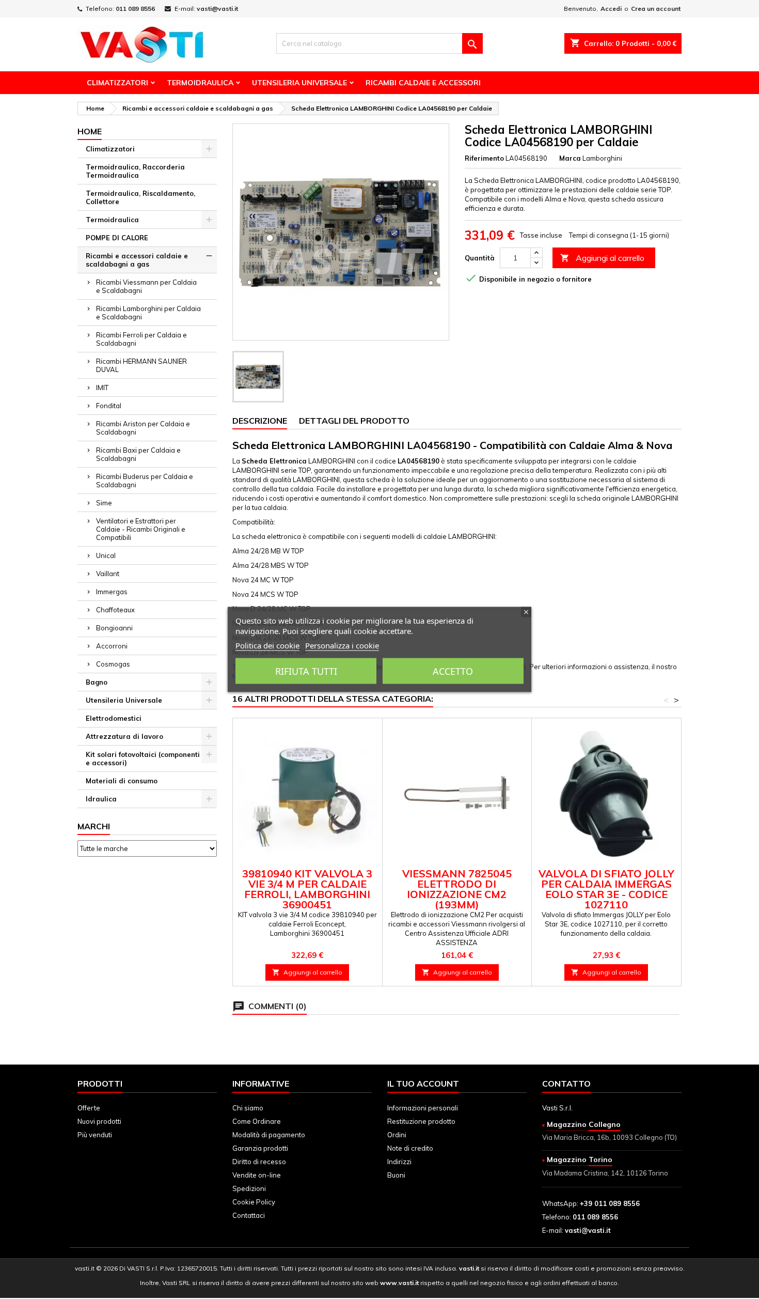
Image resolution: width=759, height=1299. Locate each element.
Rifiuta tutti (306, 671)
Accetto (453, 671)
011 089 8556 (135, 8)
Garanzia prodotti (260, 1148)
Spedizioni (249, 1188)
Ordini (396, 1135)
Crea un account (656, 8)
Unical (106, 555)
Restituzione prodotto (421, 1121)
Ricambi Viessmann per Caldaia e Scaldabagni (146, 286)
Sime (104, 503)
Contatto (566, 1083)
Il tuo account (423, 1083)
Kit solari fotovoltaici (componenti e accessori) (143, 758)
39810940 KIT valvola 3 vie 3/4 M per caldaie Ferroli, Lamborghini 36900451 (307, 889)
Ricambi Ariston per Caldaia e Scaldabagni (143, 428)
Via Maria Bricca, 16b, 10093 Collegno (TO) (609, 1137)
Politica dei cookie (267, 645)
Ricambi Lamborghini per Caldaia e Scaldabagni (148, 312)
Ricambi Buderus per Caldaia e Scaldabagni (144, 480)
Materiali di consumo (121, 781)
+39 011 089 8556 (610, 1203)
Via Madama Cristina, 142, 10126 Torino (605, 1173)
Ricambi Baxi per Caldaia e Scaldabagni (138, 454)
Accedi (611, 8)
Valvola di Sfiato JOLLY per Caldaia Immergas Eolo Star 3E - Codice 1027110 (606, 889)
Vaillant (107, 573)
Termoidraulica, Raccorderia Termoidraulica (135, 171)
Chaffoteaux (115, 610)
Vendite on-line (256, 1175)
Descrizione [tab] (259, 420)
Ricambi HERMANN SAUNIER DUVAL (141, 365)
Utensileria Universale (299, 82)
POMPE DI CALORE (117, 238)
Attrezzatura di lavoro (124, 736)
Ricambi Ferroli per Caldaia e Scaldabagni (141, 339)
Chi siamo (247, 1108)
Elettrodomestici (113, 718)
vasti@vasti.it (217, 8)
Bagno (96, 682)
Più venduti (94, 1135)
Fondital (108, 405)
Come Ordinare (256, 1121)
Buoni (396, 1175)
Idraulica (101, 799)
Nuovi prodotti (99, 1121)
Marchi (93, 826)
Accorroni (112, 646)
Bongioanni (114, 628)
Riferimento (484, 158)
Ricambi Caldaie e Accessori (423, 82)
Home (89, 131)
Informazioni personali (422, 1108)
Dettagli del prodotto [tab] (354, 420)
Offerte (88, 1108)
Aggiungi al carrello (602, 258)
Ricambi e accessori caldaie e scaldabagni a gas (137, 260)
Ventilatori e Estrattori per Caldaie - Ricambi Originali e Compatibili (140, 529)
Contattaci (248, 1215)
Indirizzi (399, 1161)
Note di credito (410, 1148)
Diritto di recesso (259, 1161)
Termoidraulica (200, 82)
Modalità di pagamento (268, 1135)
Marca (570, 158)
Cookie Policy (253, 1202)
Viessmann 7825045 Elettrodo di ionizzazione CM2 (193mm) (457, 889)
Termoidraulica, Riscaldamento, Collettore (140, 197)
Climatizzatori (117, 82)
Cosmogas (113, 664)
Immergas (112, 591)
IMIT (102, 387)
